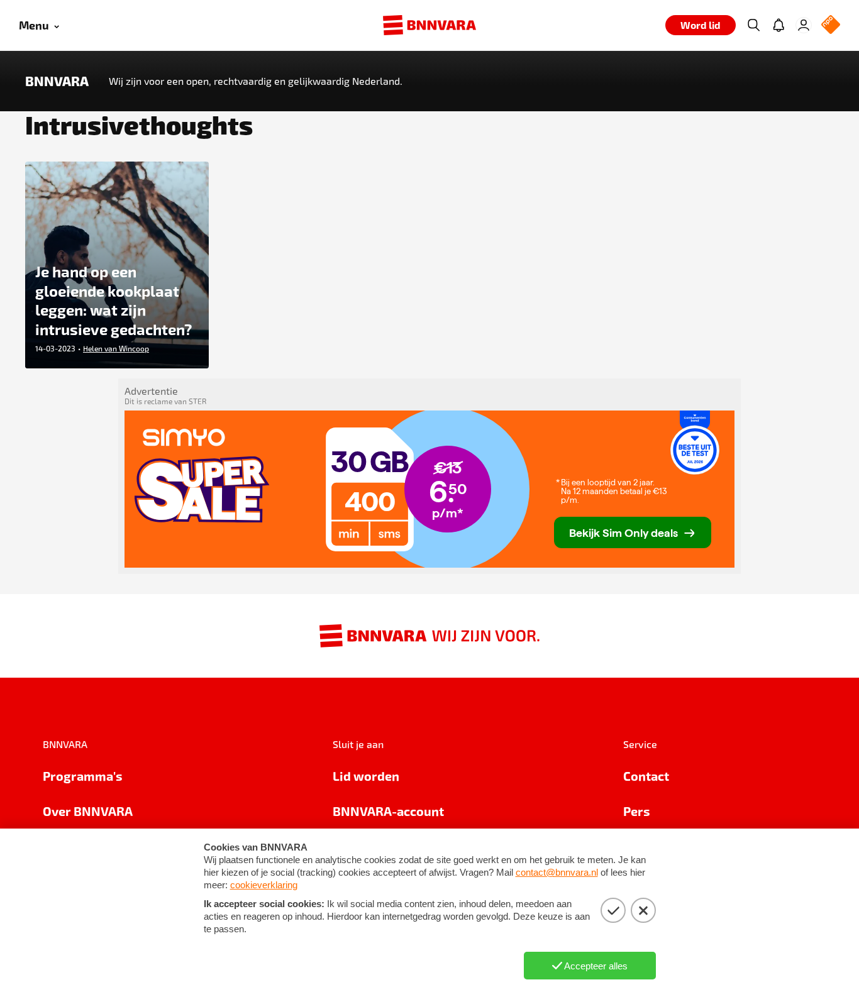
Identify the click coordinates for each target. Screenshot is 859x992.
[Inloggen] (803, 25)
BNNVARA (57, 81)
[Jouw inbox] (778, 25)
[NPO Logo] (830, 25)
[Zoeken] (753, 25)
